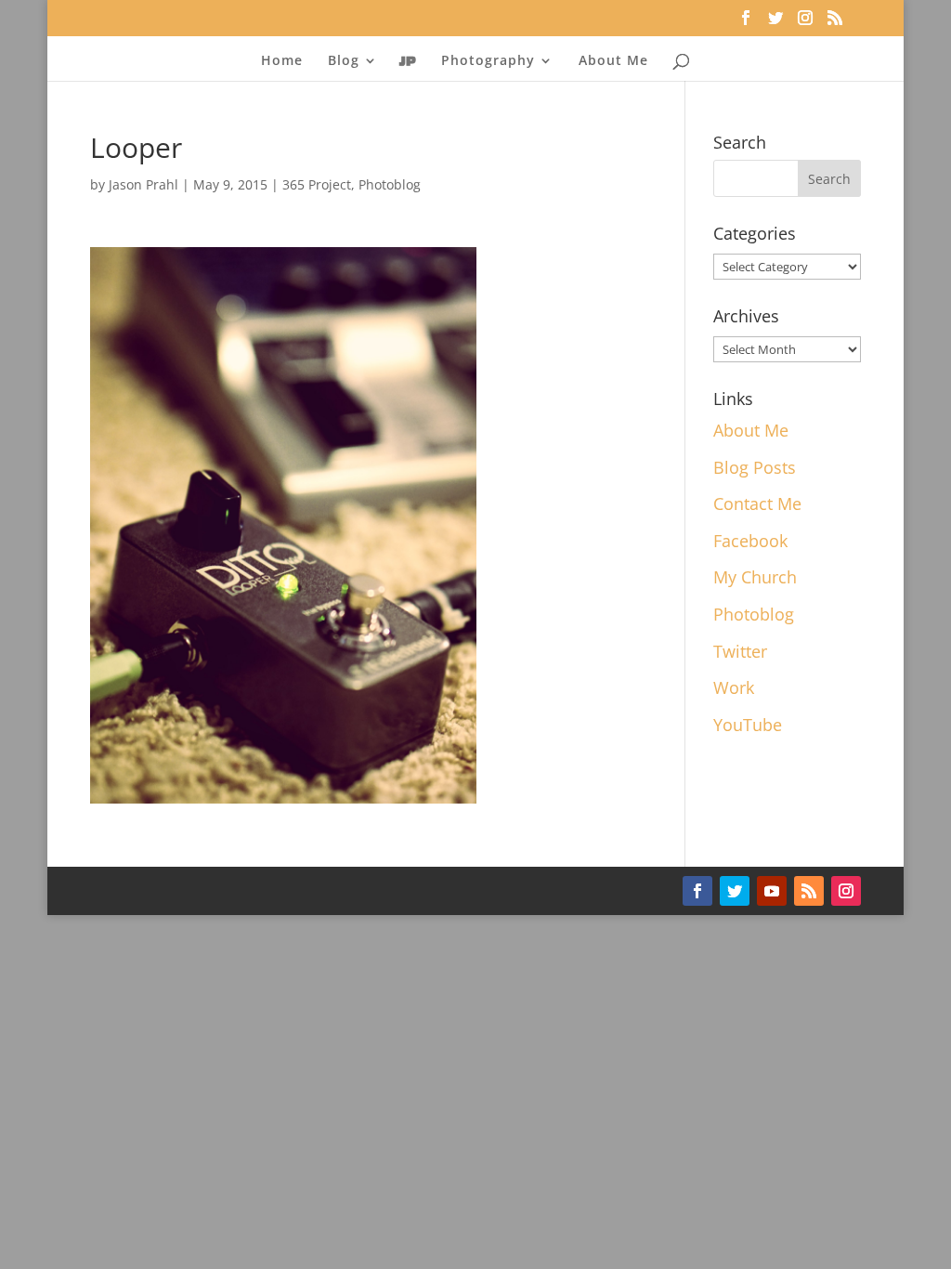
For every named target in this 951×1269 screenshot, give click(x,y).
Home (282, 61)
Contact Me (757, 503)
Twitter (740, 651)
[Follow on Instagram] (846, 891)
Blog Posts (754, 467)
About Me (613, 61)
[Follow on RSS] (809, 891)
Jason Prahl (143, 184)
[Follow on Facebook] (697, 891)
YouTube (747, 724)
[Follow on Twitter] (734, 891)
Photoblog (389, 184)
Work (733, 687)
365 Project (316, 184)
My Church (755, 577)
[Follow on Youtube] (772, 891)
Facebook (750, 541)
